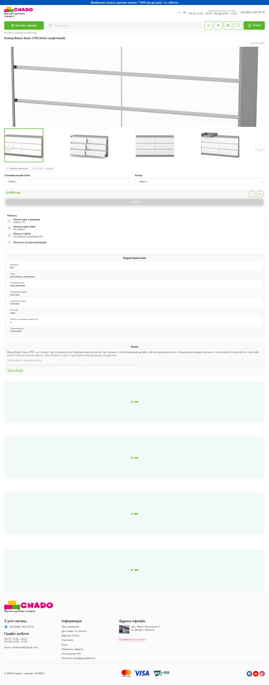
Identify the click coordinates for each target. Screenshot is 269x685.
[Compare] (228, 25)
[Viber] (218, 25)
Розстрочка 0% (71, 653)
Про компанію (70, 626)
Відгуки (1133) (70, 635)
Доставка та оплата (74, 631)
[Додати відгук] (260, 194)
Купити (135, 202)
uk (184, 12)
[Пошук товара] (50, 25)
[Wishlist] (238, 25)
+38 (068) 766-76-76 (252, 12)
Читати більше (15, 370)
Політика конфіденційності (78, 658)
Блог (65, 644)
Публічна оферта (73, 649)
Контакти (67, 640)
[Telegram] (208, 25)
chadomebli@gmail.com (25, 647)
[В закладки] (252, 194)
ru (179, 12)
